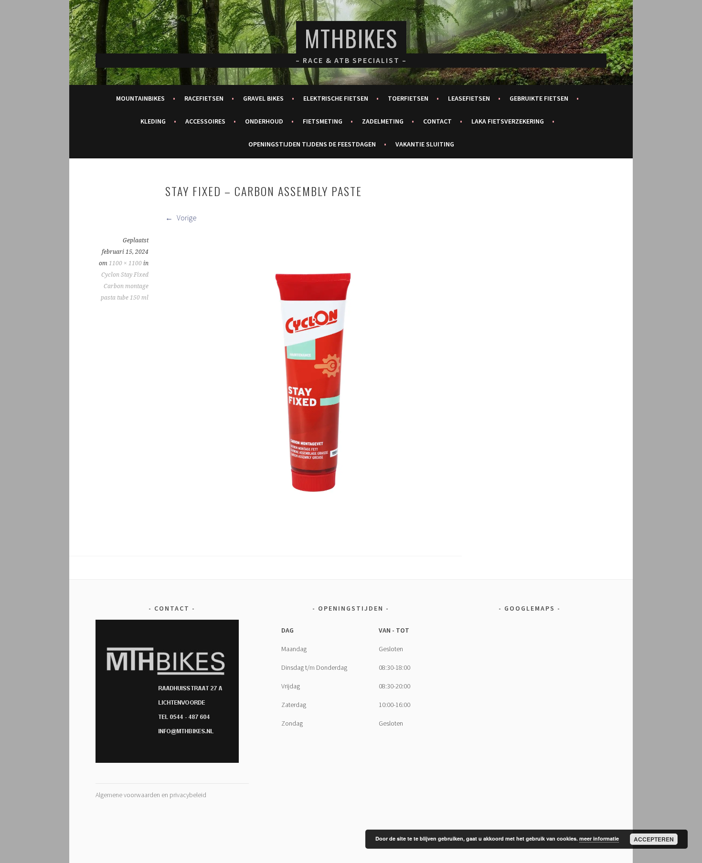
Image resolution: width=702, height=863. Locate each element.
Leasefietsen (469, 98)
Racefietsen (203, 98)
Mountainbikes (140, 98)
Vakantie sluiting (424, 144)
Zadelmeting (383, 121)
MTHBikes (351, 38)
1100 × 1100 (125, 263)
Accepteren (654, 839)
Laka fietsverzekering (507, 121)
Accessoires (205, 121)
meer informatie (599, 838)
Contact (437, 121)
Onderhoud (264, 121)
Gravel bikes (263, 98)
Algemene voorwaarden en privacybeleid (151, 794)
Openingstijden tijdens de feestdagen (312, 144)
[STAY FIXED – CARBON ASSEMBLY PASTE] (313, 527)
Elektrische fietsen (335, 98)
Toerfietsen (408, 98)
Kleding (153, 121)
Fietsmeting (322, 121)
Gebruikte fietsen (539, 98)
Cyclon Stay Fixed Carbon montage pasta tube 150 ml (125, 286)
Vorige (186, 217)
